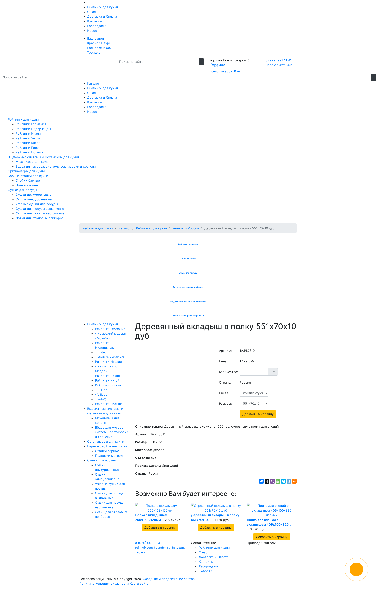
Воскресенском (99, 48)
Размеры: (226, 403)
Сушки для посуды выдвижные (40, 209)
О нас (91, 12)
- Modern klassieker (109, 357)
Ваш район (95, 38)
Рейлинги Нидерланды (33, 129)
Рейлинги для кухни (102, 7)
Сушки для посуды (22, 190)
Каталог (93, 83)
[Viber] (272, 481)
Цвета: (224, 393)
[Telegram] (289, 481)
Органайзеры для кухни (26, 171)
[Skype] (283, 481)
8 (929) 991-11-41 (278, 60)
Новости (94, 30)
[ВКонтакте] (261, 481)
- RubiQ (100, 399)
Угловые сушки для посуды (37, 204)
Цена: (223, 361)
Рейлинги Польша (29, 152)
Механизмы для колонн (34, 162)
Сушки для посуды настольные (40, 213)
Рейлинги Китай (28, 143)
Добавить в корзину (258, 414)
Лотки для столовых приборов (40, 218)
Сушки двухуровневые (33, 194)
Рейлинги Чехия (28, 138)
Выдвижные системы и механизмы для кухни (43, 157)
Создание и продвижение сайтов (169, 579)
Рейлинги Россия (29, 148)
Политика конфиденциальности (104, 583)
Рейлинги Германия (31, 124)
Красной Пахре (99, 43)
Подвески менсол (29, 185)
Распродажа (96, 26)
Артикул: (225, 351)
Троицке (93, 52)
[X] (267, 481)
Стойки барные (28, 180)
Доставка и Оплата (102, 16)
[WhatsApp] (278, 481)
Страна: (225, 382)
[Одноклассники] (294, 481)
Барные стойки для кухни (28, 176)
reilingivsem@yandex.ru (152, 547)
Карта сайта (139, 583)
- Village (101, 394)
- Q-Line (101, 390)
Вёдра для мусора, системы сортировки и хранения (57, 166)
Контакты (94, 21)
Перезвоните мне (278, 65)
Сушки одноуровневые (34, 199)
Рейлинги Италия (29, 133)
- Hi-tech (101, 352)
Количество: (228, 372)
